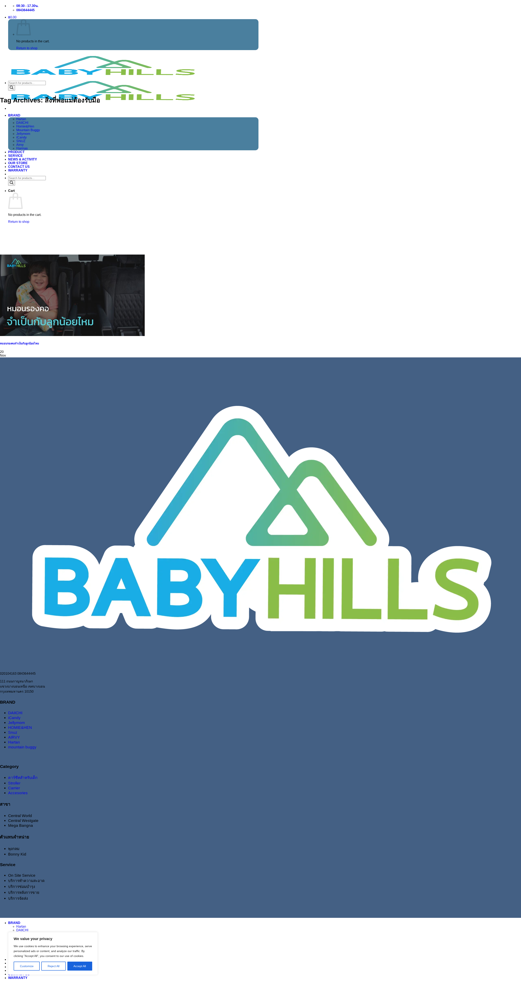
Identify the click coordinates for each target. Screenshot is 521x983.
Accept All (79, 966)
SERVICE (15, 155)
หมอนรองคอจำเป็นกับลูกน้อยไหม (19, 343)
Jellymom (23, 133)
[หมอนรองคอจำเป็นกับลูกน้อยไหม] (72, 335)
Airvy (20, 144)
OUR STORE (18, 163)
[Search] (11, 183)
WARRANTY (17, 170)
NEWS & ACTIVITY (22, 159)
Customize (27, 966)
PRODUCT (16, 152)
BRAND (14, 115)
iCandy (21, 137)
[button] (12, 17)
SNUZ (20, 141)
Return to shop (26, 48)
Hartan (21, 119)
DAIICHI (22, 122)
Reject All (53, 966)
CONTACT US (19, 166)
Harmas (22, 148)
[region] (53, 953)
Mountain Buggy (28, 130)
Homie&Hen (25, 126)
